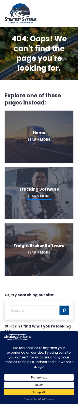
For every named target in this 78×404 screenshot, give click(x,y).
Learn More (39, 139)
